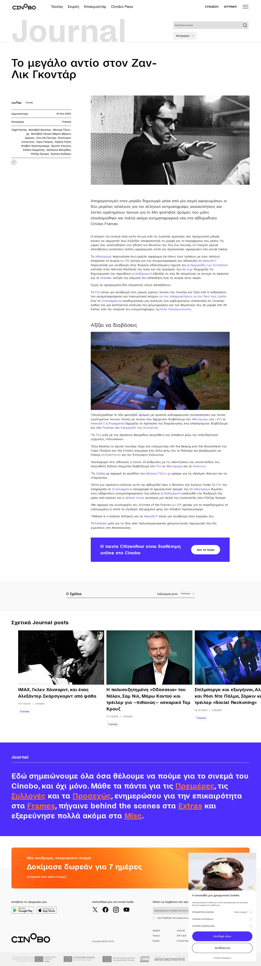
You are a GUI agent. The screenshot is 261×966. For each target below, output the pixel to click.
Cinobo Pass (122, 7)
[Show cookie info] (250, 912)
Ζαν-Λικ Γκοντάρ (46, 137)
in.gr (189, 269)
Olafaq (100, 473)
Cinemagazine (111, 300)
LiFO (126, 260)
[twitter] (95, 910)
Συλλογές (28, 796)
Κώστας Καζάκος (61, 153)
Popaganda (117, 423)
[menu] (245, 6)
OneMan (106, 277)
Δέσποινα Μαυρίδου (59, 149)
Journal (181, 930)
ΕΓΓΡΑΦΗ (230, 6)
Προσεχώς (92, 796)
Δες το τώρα (206, 549)
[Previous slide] (30, 678)
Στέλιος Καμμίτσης (34, 149)
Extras (190, 806)
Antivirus (199, 466)
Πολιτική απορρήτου (222, 958)
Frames (66, 121)
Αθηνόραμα (103, 256)
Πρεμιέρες (194, 786)
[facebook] (105, 910)
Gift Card (181, 935)
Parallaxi (108, 427)
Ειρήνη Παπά (63, 141)
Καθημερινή (143, 273)
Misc (133, 816)
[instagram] (116, 910)
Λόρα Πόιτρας (44, 141)
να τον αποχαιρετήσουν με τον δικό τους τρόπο (192, 296)
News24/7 (209, 260)
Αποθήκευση (222, 948)
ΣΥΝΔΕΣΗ (211, 6)
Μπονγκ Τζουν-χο (158, 473)
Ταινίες (57, 7)
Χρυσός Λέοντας (61, 145)
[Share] (13, 162)
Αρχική (156, 930)
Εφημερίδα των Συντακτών (209, 265)
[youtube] (126, 910)
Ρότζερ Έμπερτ (40, 153)
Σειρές (73, 7)
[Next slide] (242, 678)
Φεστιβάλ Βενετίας (39, 129)
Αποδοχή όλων (222, 936)
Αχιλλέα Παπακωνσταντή (173, 309)
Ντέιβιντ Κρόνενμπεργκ (35, 145)
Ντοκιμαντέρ (95, 7)
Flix (97, 292)
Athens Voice (134, 497)
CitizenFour (111, 454)
